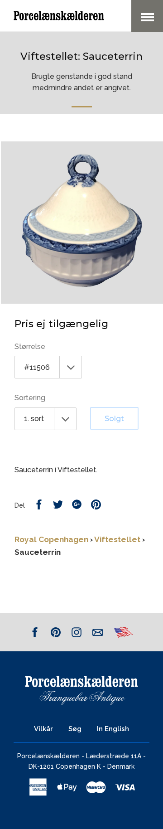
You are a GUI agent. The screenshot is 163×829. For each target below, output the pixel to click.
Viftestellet (117, 539)
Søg (75, 729)
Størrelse (29, 346)
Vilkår (43, 729)
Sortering (29, 397)
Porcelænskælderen (48, 756)
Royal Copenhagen (51, 539)
